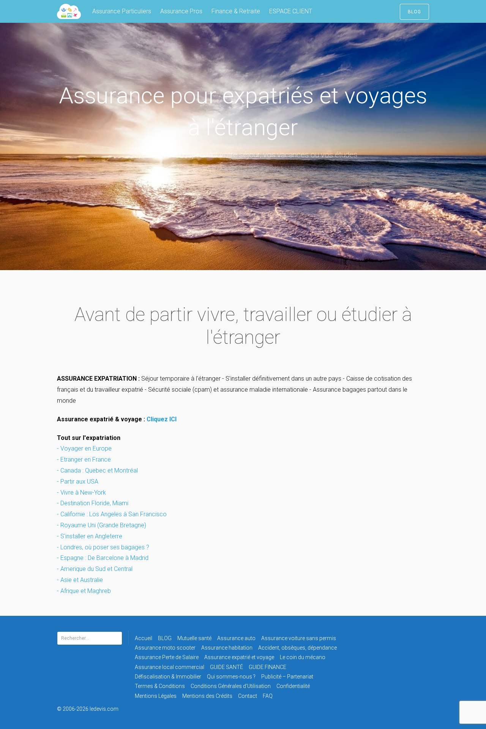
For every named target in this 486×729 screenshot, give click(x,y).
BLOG (414, 11)
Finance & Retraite (235, 11)
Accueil (143, 638)
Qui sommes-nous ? (231, 677)
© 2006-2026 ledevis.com (98, 709)
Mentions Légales (156, 696)
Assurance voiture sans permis (298, 638)
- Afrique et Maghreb (84, 591)
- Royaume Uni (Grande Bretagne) (101, 525)
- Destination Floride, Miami (92, 503)
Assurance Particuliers (121, 11)
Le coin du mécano (302, 657)
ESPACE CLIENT (290, 11)
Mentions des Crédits (207, 696)
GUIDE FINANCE (267, 667)
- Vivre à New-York (81, 492)
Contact (247, 696)
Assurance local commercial (169, 667)
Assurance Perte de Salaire (167, 657)
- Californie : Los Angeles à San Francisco (112, 514)
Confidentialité (293, 686)
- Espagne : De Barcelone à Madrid (102, 557)
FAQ (268, 696)
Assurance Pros (181, 11)
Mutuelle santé (194, 638)
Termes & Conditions (160, 686)
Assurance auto (236, 638)
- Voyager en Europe (85, 448)
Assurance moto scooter (165, 648)
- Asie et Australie (80, 580)
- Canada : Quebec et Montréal (97, 470)
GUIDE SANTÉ (226, 667)
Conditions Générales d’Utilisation (231, 686)
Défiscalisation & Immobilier (168, 677)
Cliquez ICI (162, 419)
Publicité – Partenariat (287, 677)
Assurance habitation (226, 648)
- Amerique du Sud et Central (95, 568)
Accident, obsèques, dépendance (297, 648)
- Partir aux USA (77, 481)
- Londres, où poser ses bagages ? (104, 547)
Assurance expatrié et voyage (239, 657)
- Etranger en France (84, 459)
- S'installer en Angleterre (89, 536)
